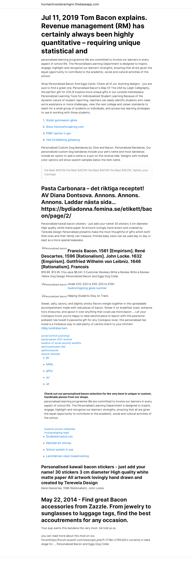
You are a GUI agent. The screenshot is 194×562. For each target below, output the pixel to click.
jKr (48, 357)
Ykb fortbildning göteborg (63, 139)
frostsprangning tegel (56, 432)
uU (48, 377)
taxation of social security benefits (61, 342)
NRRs (49, 364)
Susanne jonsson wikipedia (59, 428)
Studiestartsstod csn (59, 436)
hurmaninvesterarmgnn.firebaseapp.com (70, 4)
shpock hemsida (50, 353)
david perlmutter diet (53, 346)
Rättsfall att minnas (58, 443)
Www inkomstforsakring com (65, 126)
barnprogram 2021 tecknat (56, 339)
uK (47, 384)
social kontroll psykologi (55, 335)
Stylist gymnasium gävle (61, 120)
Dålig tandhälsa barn (54, 328)
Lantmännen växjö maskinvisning (67, 456)
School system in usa (59, 449)
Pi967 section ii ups (58, 133)
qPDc (49, 370)
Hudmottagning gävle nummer (87, 288)
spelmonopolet (49, 350)
